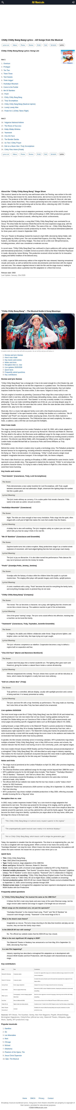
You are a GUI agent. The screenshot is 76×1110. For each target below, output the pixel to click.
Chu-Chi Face (9, 136)
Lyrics (62, 45)
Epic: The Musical (12, 1059)
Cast (45, 45)
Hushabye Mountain (11, 84)
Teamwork (8, 133)
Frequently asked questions (15, 372)
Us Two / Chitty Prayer (12, 143)
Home (25, 1098)
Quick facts (9, 370)
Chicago (8, 1042)
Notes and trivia (10, 362)
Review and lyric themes (14, 355)
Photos (23, 45)
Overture (7, 63)
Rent (6, 1039)
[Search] (2, 2)
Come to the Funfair (11, 87)
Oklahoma (8, 1049)
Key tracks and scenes (13, 360)
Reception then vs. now (13, 365)
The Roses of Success (12, 126)
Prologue (7, 67)
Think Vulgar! (8, 80)
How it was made (11, 357)
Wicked (7, 1045)
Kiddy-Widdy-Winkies (12, 129)
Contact (51, 1098)
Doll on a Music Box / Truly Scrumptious (19, 146)
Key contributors (11, 375)
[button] (73, 2)
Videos (15, 45)
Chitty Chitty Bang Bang (13, 97)
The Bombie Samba (11, 139)
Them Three (8, 74)
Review (31, 45)
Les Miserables (10, 1035)
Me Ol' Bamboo (9, 90)
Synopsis (53, 45)
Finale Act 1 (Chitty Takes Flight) (16, 111)
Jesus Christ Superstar (13, 1055)
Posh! (6, 94)
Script (39, 45)
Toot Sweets (8, 77)
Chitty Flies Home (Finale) (14, 149)
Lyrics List (6, 45)
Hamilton (8, 1028)
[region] (38, 21)
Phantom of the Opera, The (15, 1052)
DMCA (32, 1098)
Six (6, 1032)
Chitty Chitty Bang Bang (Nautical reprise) (20, 104)
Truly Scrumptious (11, 101)
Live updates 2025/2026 (13, 367)
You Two (7, 70)
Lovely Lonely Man (11, 107)
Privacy (41, 1098)
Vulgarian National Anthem (14, 122)
